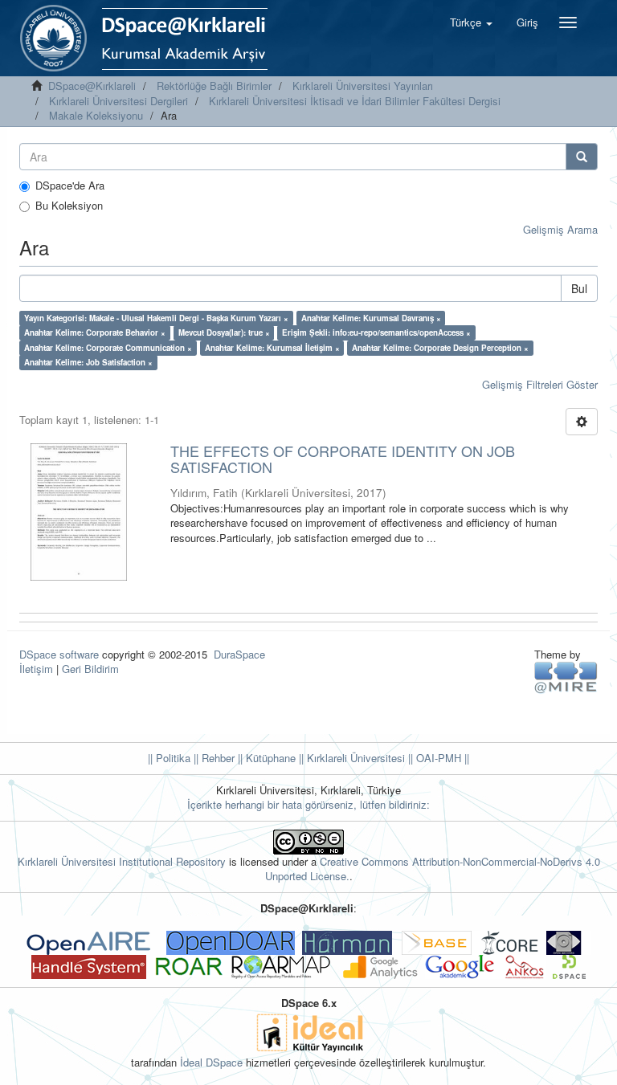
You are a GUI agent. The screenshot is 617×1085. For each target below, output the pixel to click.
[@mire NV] (566, 676)
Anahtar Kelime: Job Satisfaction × (88, 362)
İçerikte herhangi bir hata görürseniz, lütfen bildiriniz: (308, 804)
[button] (471, 22)
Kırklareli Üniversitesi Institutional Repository (122, 861)
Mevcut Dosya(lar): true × (224, 332)
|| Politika (169, 757)
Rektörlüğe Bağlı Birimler (214, 85)
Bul (579, 288)
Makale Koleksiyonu (96, 115)
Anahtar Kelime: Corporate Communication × (108, 347)
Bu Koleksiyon (69, 205)
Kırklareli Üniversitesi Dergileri (118, 100)
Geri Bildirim (90, 668)
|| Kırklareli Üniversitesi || (354, 757)
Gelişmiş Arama (560, 229)
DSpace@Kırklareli (92, 85)
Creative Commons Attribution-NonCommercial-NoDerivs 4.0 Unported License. (432, 869)
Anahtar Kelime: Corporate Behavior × (94, 332)
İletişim (36, 668)
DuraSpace (239, 654)
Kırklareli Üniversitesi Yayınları (362, 85)
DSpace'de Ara (69, 185)
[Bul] (582, 156)
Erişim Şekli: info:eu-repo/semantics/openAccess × (376, 332)
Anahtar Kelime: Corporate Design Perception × (440, 347)
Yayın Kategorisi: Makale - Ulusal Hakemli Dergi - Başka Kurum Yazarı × (156, 318)
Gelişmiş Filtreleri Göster (540, 384)
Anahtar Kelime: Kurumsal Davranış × (371, 318)
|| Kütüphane (265, 757)
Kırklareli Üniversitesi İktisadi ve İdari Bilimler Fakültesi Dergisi (355, 100)
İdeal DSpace (211, 1062)
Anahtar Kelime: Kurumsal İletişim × (272, 347)
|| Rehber (212, 757)
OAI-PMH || (441, 757)
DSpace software (59, 654)
